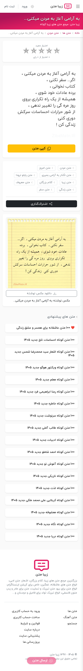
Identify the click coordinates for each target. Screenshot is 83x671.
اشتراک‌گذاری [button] (39, 204)
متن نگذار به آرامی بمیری (56, 175)
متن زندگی (65, 190)
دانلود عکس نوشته (39, 293)
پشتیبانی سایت (29, 636)
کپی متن (39, 148)
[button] (30, 6)
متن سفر (44, 190)
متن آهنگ (70, 617)
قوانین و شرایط (30, 624)
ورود (24, 6)
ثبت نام (9, 6)
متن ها (72, 611)
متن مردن (65, 168)
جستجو (72, 624)
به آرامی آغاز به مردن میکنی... (52, 19)
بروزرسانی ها (31, 642)
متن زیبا (66, 182)
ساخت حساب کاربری (26, 617)
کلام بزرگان (45, 182)
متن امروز (44, 168)
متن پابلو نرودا (24, 175)
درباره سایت (32, 630)
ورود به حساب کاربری (26, 611)
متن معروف (23, 182)
